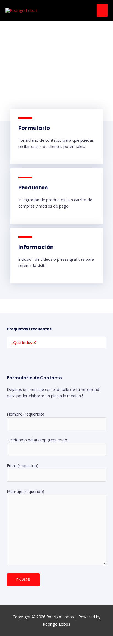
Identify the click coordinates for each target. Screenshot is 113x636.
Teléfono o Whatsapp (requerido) (38, 465)
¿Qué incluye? (24, 342)
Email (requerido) (25, 478)
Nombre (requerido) (38, 452)
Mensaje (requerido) (25, 491)
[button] (56, 342)
